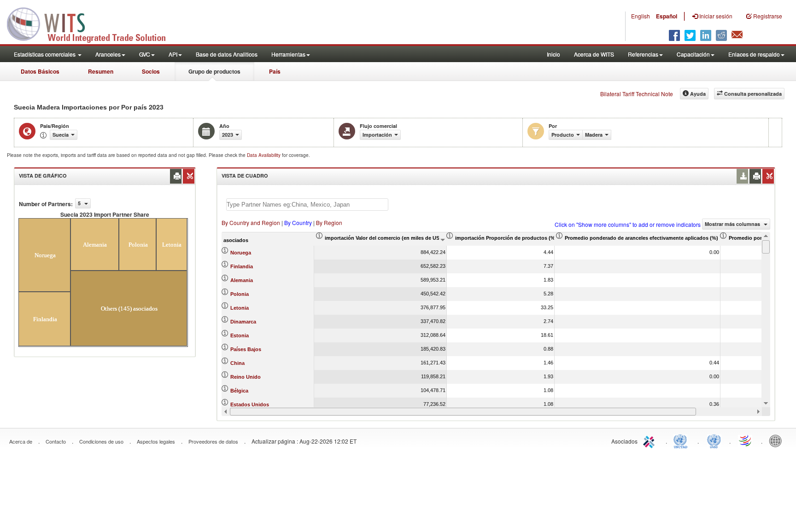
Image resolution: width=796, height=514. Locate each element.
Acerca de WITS (594, 54)
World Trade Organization (746, 440)
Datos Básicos (40, 71)
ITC (650, 440)
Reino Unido (245, 377)
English (640, 16)
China (237, 363)
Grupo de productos (214, 71)
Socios (151, 71)
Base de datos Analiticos (227, 54)
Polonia (239, 294)
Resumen (100, 71)
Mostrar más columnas (733, 223)
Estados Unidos (249, 404)
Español (666, 16)
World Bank (777, 440)
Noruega (240, 252)
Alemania (241, 280)
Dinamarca (243, 321)
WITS (92, 23)
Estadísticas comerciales (45, 54)
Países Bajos (245, 349)
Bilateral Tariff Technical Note (636, 94)
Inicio (553, 54)
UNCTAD (682, 440)
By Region (329, 222)
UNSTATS (714, 440)
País (275, 71)
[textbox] (307, 204)
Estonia (239, 335)
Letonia (239, 308)
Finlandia (241, 266)
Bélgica (239, 390)
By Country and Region (251, 222)
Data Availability (264, 155)
